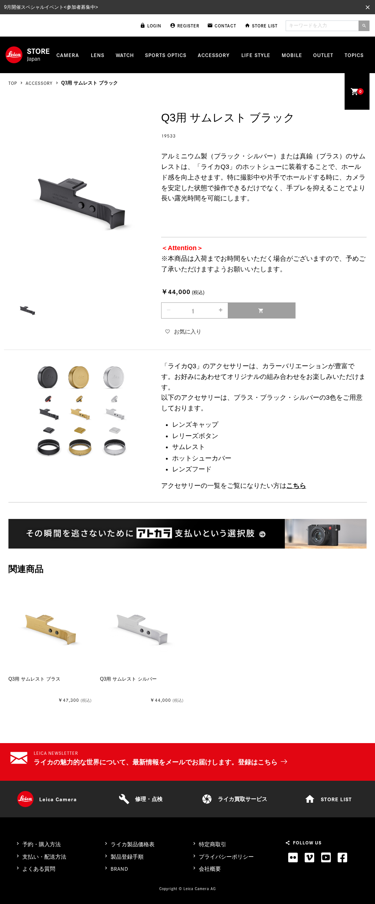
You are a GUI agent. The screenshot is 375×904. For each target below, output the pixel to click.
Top (12, 83)
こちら (296, 485)
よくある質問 (38, 869)
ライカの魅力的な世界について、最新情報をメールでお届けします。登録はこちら (156, 762)
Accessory (39, 83)
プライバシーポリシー (226, 857)
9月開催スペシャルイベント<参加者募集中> (51, 7)
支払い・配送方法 (44, 857)
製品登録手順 (127, 857)
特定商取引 (212, 844)
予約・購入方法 (41, 844)
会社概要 (210, 869)
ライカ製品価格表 (133, 844)
